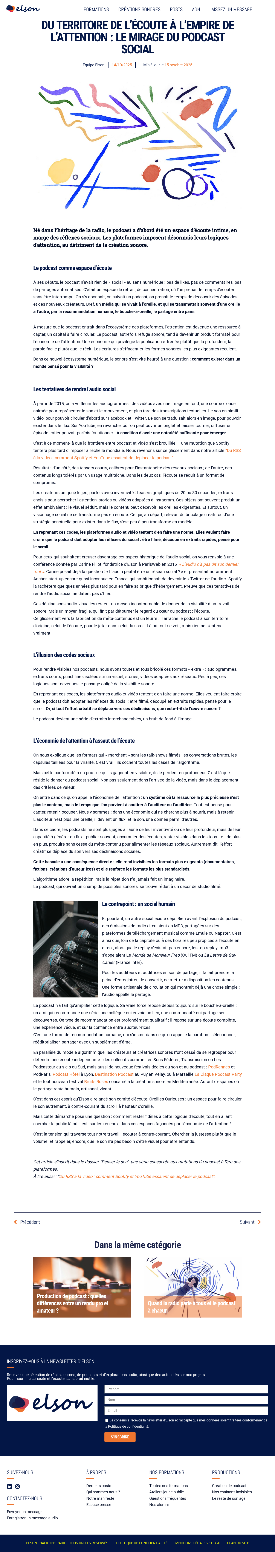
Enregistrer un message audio (32, 1518)
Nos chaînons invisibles (232, 1492)
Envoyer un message (25, 1511)
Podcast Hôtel (66, 1074)
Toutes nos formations (168, 1485)
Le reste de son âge (229, 1498)
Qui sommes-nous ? (103, 1492)
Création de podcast (229, 1485)
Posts (176, 9)
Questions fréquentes (167, 1498)
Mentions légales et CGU (197, 1543)
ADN (196, 9)
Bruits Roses (96, 1081)
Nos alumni (159, 1504)
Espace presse (98, 1504)
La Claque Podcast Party (218, 1074)
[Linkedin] (9, 1486)
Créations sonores (139, 9)
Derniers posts (98, 1485)
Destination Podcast (114, 1074)
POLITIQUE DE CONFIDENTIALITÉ (141, 1543)
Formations (96, 9)
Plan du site (238, 1543)
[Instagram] (17, 1486)
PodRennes (219, 1067)
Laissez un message (230, 9)
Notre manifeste (100, 1498)
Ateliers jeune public (166, 1492)
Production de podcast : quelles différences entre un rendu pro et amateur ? (72, 1303)
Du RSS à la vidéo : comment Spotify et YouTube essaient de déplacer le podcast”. (137, 1176)
